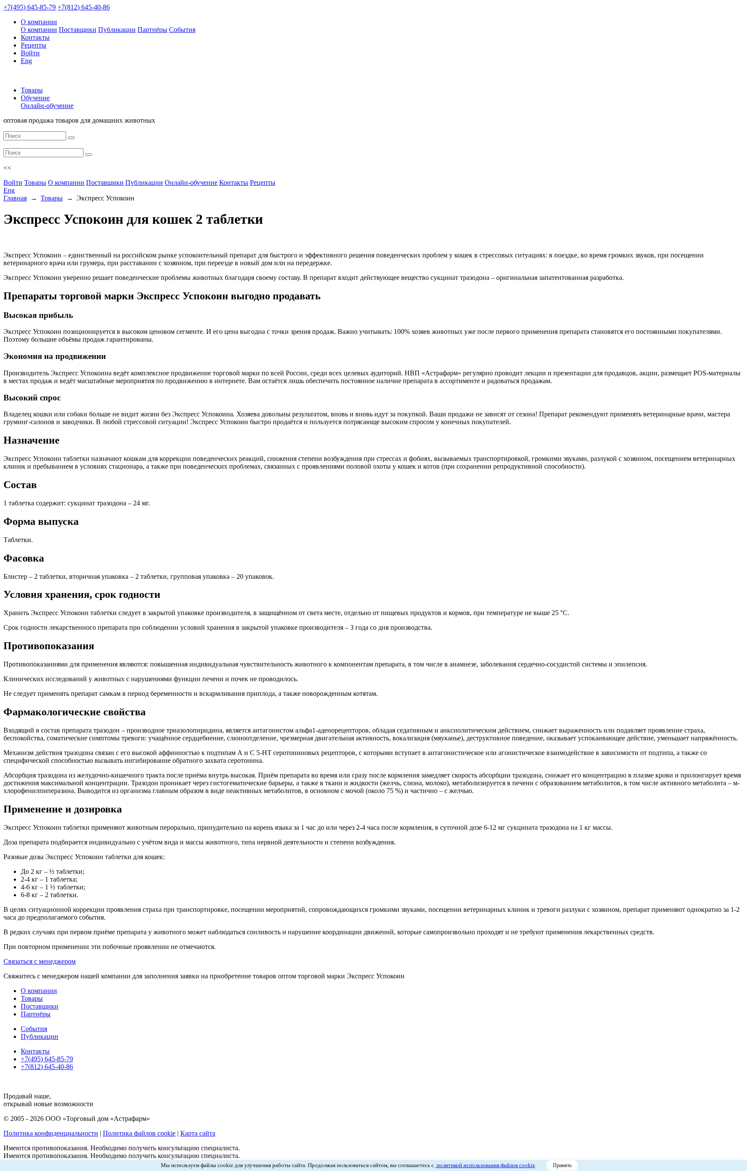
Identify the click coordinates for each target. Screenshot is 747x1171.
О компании (39, 21)
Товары (32, 90)
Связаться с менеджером (39, 961)
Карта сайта (197, 1133)
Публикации (117, 29)
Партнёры (152, 29)
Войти (30, 53)
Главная (15, 198)
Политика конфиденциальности (50, 1133)
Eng (26, 60)
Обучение (35, 98)
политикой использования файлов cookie (485, 1165)
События (182, 29)
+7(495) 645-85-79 (29, 7)
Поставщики (77, 29)
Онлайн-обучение (47, 105)
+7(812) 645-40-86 (83, 7)
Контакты (35, 37)
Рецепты (33, 45)
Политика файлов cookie (139, 1133)
